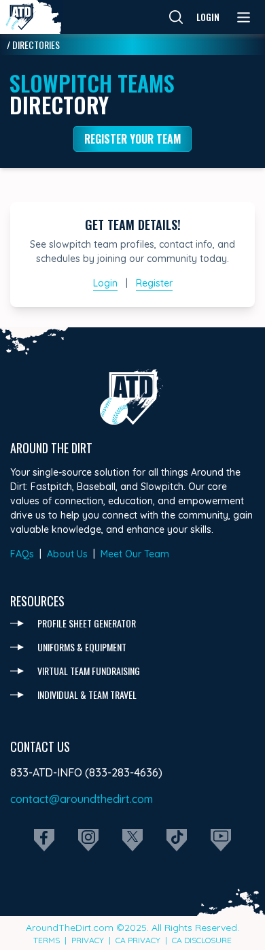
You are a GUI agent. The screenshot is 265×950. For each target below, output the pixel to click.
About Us (67, 554)
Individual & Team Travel (87, 694)
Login (207, 17)
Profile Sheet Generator (86, 623)
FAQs (22, 554)
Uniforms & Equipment (81, 647)
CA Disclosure (202, 940)
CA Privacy (138, 940)
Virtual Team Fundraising (88, 671)
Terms (46, 940)
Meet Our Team (135, 554)
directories (36, 44)
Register (154, 283)
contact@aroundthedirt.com (81, 799)
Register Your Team (132, 139)
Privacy (87, 940)
